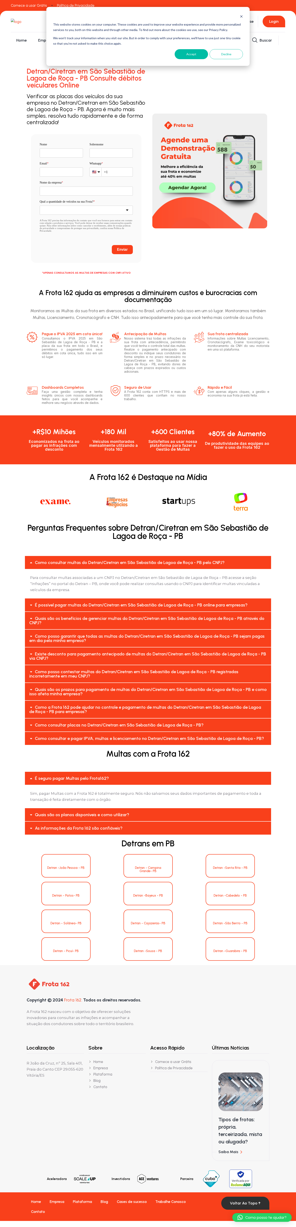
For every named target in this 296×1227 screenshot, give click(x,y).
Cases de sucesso (132, 1201)
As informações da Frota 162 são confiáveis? (78, 828)
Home (21, 40)
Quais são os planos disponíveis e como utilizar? (82, 814)
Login (274, 21)
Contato (38, 1211)
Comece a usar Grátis (29, 5)
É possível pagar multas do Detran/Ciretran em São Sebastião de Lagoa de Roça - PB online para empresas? (141, 605)
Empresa (46, 40)
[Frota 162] (34, 21)
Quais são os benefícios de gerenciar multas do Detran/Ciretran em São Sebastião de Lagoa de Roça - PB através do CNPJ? (146, 620)
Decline (226, 54)
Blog (104, 1201)
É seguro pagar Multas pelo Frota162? (72, 778)
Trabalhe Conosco (170, 1201)
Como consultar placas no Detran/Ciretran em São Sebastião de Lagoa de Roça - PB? (119, 725)
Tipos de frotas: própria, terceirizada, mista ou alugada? (240, 1130)
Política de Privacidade (75, 5)
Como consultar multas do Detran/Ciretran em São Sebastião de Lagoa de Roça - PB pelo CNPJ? (129, 562)
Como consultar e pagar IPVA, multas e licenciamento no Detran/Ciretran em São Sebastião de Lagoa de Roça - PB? (149, 738)
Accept (191, 54)
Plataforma (82, 1201)
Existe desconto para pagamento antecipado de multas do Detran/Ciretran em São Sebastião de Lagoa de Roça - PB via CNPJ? (147, 656)
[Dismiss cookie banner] (241, 16)
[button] (148, 562)
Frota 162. (73, 1000)
